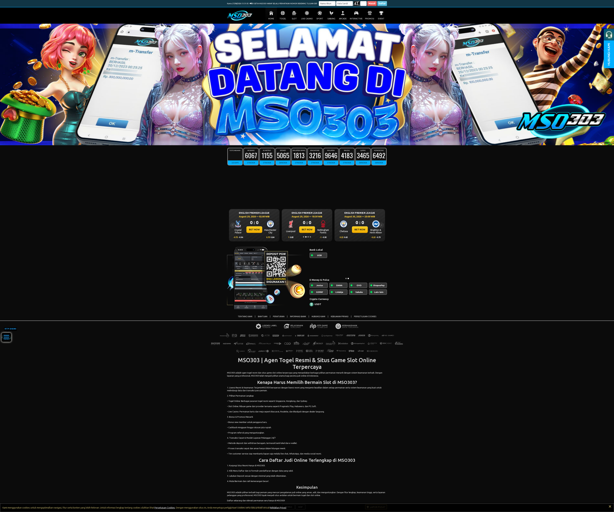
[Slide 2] (306, 141)
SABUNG (331, 19)
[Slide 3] (308, 141)
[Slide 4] (310, 141)
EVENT (381, 19)
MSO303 (231, 373)
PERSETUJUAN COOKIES (365, 316)
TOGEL (282, 19)
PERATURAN (278, 316)
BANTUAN (262, 316)
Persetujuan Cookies (164, 507)
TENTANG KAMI (245, 316)
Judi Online (295, 460)
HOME (271, 19)
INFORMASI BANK (298, 316)
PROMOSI (369, 19)
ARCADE (343, 19)
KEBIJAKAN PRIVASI (339, 316)
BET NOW (254, 229)
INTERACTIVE (356, 19)
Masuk (372, 3)
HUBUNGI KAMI (318, 316)
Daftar (382, 3)
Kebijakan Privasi (278, 507)
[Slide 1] (303, 141)
